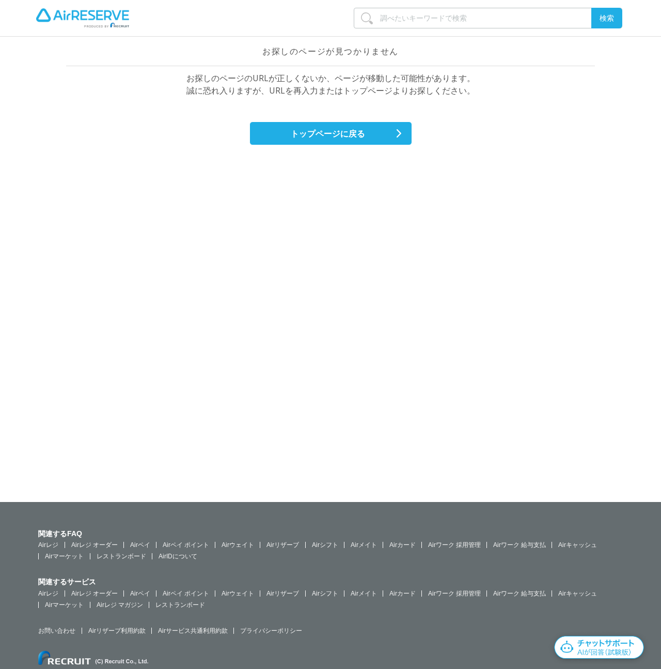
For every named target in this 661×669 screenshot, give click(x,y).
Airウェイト (238, 545)
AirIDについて (178, 556)
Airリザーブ (282, 545)
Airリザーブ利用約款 (117, 631)
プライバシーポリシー (271, 631)
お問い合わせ (56, 631)
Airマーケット (64, 556)
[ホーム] (82, 18)
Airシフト (325, 545)
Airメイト (364, 545)
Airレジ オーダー (94, 545)
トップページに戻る (328, 133)
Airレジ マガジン (120, 605)
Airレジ (48, 545)
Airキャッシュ (577, 545)
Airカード (402, 545)
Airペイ (140, 545)
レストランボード (121, 556)
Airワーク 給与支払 (519, 545)
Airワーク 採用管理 (454, 545)
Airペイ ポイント (186, 545)
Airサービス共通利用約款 (193, 631)
